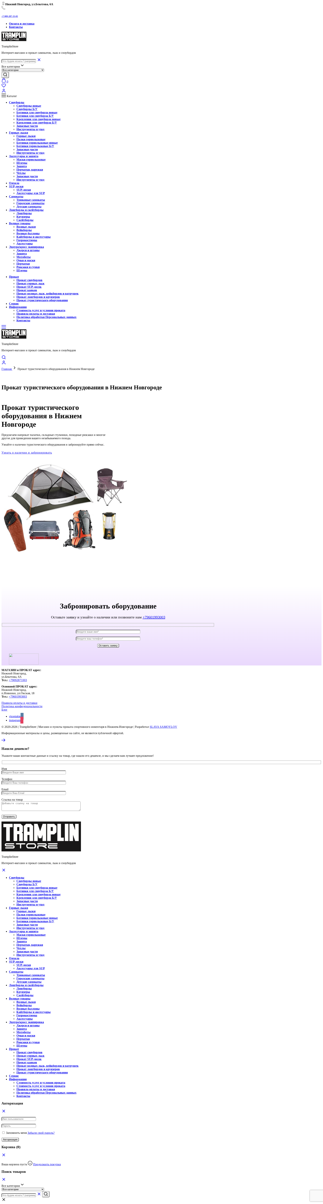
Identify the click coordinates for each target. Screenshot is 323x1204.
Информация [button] (18, 307)
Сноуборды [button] (16, 102)
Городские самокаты (30, 203)
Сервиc (14, 303)
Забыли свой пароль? (41, 1132)
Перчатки (23, 263)
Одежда (14, 183)
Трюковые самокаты (30, 199)
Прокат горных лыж (30, 283)
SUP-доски (23, 189)
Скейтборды (24, 220)
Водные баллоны (28, 233)
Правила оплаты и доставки (35, 313)
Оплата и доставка (21, 23)
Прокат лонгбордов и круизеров (38, 296)
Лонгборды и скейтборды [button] (26, 209)
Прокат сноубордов (29, 280)
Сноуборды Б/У (27, 109)
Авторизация (10, 1139)
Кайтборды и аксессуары (33, 236)
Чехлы (21, 173)
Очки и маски (25, 260)
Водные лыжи (26, 226)
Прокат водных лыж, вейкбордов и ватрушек (47, 293)
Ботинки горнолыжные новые (37, 142)
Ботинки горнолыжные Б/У (35, 146)
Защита (21, 166)
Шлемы (21, 162)
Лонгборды (24, 213)
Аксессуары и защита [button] (23, 156)
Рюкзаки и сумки (28, 267)
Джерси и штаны (28, 250)
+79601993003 (154, 617)
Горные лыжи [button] (18, 132)
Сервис (14, 1075)
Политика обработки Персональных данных (46, 317)
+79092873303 (18, 680)
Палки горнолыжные (30, 139)
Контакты (16, 27)
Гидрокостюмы (26, 240)
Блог (4, 709)
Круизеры (23, 216)
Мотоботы (23, 257)
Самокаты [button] (16, 196)
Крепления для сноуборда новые (38, 119)
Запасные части (27, 125)
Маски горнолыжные (31, 159)
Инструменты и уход (30, 129)
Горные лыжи (26, 136)
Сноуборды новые (28, 105)
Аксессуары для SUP (30, 193)
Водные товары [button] (19, 223)
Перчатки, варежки (29, 169)
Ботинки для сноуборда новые (36, 112)
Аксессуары (24, 243)
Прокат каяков (26, 290)
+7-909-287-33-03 (9, 16)
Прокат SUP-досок (28, 286)
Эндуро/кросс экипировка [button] (26, 246)
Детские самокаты (28, 206)
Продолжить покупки (47, 1164)
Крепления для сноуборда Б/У (36, 122)
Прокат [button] (14, 276)
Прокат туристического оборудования (42, 300)
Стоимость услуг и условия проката (40, 310)
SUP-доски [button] (16, 186)
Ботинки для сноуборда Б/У (35, 115)
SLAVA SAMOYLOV (163, 726)
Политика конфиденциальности (21, 706)
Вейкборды (24, 230)
